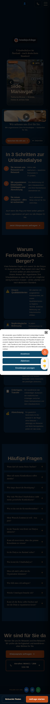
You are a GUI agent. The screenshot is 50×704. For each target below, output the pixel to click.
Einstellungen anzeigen (25, 368)
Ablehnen (25, 361)
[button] (46, 332)
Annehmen (25, 354)
